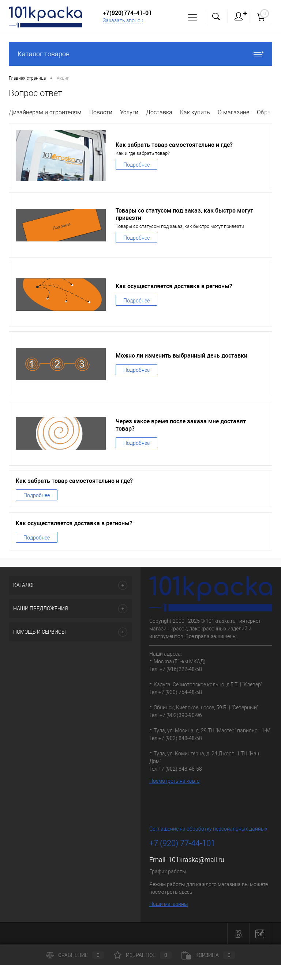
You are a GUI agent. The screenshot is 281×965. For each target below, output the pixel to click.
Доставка (159, 112)
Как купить (195, 112)
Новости (100, 112)
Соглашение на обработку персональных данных (208, 829)
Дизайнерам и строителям (45, 112)
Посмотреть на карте (174, 781)
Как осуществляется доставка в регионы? (174, 286)
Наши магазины (168, 904)
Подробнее (136, 165)
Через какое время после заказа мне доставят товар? (181, 424)
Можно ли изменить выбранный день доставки (181, 355)
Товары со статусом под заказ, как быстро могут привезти (184, 214)
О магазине (233, 112)
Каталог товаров (44, 54)
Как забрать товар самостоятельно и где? (174, 144)
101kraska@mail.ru (196, 859)
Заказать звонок (123, 20)
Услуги (129, 112)
